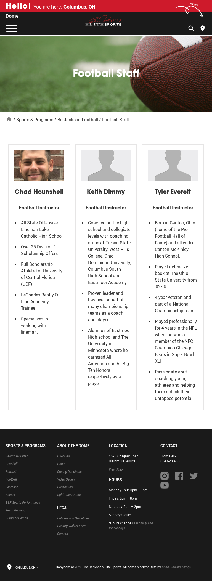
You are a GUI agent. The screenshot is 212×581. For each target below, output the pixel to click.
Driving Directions (69, 471)
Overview (63, 456)
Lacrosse (12, 487)
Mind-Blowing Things (176, 567)
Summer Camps (17, 518)
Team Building (15, 510)
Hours (61, 463)
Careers (62, 533)
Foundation (65, 487)
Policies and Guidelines (73, 518)
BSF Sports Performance (23, 502)
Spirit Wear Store (69, 494)
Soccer (10, 494)
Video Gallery (66, 479)
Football (11, 479)
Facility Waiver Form (71, 526)
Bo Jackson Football (77, 119)
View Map (116, 469)
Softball (11, 471)
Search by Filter (17, 456)
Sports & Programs (34, 119)
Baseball (11, 463)
